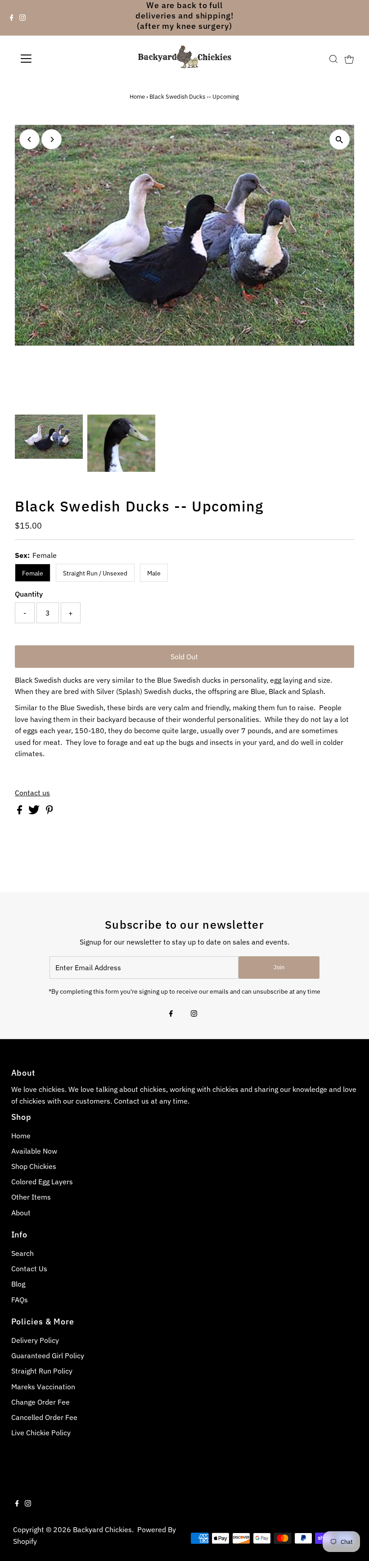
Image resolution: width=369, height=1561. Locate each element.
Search (22, 1253)
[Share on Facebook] (20, 811)
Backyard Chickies (102, 1529)
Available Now (34, 1150)
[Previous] (29, 139)
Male (154, 573)
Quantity (29, 593)
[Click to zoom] (339, 139)
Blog (18, 1283)
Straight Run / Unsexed (95, 573)
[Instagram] (22, 18)
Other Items (31, 1196)
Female (32, 573)
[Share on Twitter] (34, 811)
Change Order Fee (40, 1401)
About (21, 1212)
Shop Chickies (33, 1166)
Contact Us (29, 1268)
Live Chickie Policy (41, 1432)
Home (137, 96)
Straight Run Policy (41, 1370)
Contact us (32, 792)
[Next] (51, 139)
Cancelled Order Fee (44, 1417)
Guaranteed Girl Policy (47, 1355)
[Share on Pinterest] (49, 811)
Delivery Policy (35, 1340)
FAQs (19, 1299)
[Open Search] (333, 59)
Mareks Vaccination (43, 1386)
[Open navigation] (55, 58)
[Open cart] (349, 58)
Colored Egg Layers (42, 1181)
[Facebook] (12, 18)
